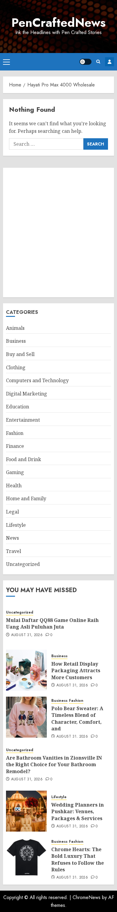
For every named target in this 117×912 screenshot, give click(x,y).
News (12, 538)
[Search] (98, 61)
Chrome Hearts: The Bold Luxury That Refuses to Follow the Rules (77, 859)
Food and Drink (23, 459)
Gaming (15, 472)
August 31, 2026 (27, 635)
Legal (12, 511)
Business (16, 341)
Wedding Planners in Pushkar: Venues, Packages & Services (77, 811)
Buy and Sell (20, 354)
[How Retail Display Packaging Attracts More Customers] (26, 670)
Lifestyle (16, 525)
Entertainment (23, 420)
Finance (15, 446)
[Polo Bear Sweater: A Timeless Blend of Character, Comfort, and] (26, 717)
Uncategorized (23, 564)
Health (14, 485)
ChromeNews (86, 897)
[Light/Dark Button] (86, 62)
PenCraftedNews (58, 22)
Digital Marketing (26, 393)
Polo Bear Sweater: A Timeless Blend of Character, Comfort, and (77, 718)
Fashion (14, 433)
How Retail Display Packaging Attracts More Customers (75, 671)
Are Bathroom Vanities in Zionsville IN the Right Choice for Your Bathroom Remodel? (54, 764)
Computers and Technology (37, 380)
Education (17, 406)
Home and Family (26, 498)
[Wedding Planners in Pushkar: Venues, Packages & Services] (26, 811)
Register (109, 61)
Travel (13, 551)
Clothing (16, 367)
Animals (15, 328)
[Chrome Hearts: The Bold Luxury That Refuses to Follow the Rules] (26, 858)
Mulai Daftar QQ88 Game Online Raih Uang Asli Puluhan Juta (52, 623)
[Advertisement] (58, 232)
